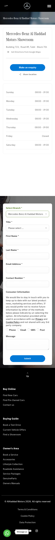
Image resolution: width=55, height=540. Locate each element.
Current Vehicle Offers (14, 429)
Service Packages (11, 473)
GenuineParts (10, 478)
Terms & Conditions (27, 509)
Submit (27, 358)
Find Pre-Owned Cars (13, 400)
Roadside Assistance (13, 469)
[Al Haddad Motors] (27, 6)
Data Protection (27, 522)
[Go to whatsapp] (7, 533)
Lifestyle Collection (13, 464)
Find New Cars (10, 395)
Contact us (8, 404)
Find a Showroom (12, 434)
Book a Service (10, 454)
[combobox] (27, 214)
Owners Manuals (11, 483)
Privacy (39, 319)
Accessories (9, 459)
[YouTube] (30, 531)
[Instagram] (36, 531)
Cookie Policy (13, 322)
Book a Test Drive (12, 424)
